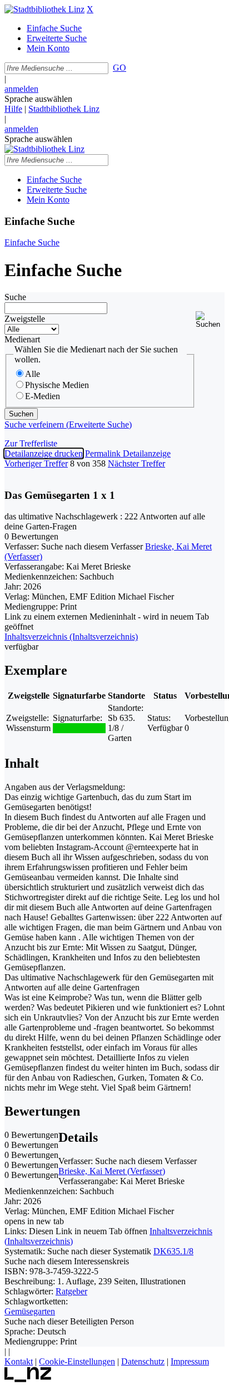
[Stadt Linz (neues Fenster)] (28, 1379)
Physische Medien (57, 385)
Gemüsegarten (29, 1311)
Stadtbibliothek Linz (63, 109)
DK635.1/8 (173, 1251)
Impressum (190, 1361)
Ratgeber (71, 1291)
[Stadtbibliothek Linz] (44, 9)
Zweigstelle (24, 318)
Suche (15, 297)
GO (119, 67)
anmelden (21, 89)
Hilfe (13, 109)
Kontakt (18, 1361)
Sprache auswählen (38, 99)
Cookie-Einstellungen (77, 1361)
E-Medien (42, 396)
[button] (210, 319)
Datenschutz (143, 1361)
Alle (32, 374)
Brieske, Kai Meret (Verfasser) (111, 1171)
